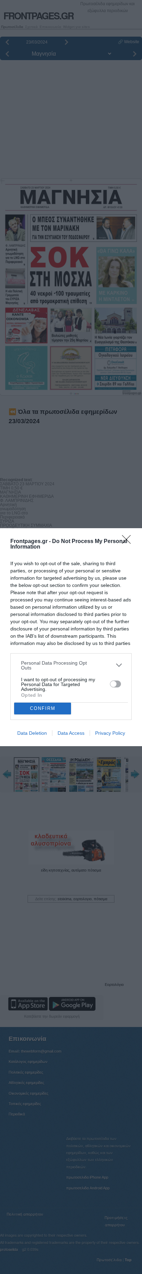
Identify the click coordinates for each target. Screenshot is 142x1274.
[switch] (115, 684)
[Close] (128, 541)
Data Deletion (32, 733)
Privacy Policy (110, 733)
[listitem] (71, 665)
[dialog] (71, 637)
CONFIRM (42, 708)
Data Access (71, 733)
